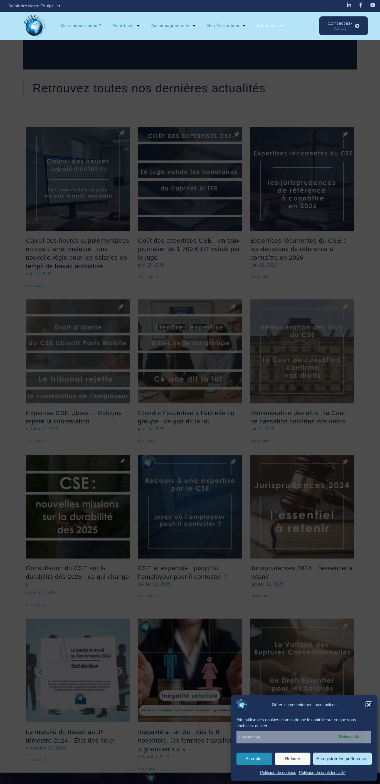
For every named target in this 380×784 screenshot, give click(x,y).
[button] (369, 705)
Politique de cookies (278, 772)
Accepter (254, 758)
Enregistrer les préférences (342, 758)
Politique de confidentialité (322, 772)
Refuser (292, 758)
